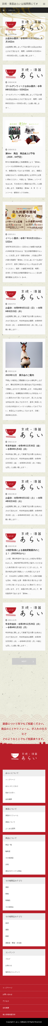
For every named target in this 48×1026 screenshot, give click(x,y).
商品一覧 (8, 845)
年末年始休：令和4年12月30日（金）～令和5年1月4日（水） (23, 447)
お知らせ (8, 965)
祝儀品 (7, 900)
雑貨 (7, 936)
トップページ (10, 780)
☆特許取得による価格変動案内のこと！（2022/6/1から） (22, 552)
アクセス (6, 1001)
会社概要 (8, 799)
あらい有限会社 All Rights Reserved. (29, 1022)
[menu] (44, 3)
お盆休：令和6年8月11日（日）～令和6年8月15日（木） (23, 309)
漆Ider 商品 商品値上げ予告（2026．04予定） (20, 155)
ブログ (7, 959)
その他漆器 (9, 858)
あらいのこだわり (11, 786)
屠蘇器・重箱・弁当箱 (13, 943)
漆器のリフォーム (11, 815)
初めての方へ (10, 793)
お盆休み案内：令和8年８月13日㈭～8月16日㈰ (23, 40)
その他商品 (9, 907)
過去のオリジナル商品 (13, 871)
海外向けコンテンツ (12, 972)
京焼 (7, 864)
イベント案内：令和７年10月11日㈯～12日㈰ (23, 240)
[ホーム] (3, 8)
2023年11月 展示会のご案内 (19, 375)
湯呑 (7, 930)
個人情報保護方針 (9, 1014)
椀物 (7, 894)
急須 (7, 923)
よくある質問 (10, 829)
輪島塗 (7, 851)
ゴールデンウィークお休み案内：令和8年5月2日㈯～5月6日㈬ (23, 88)
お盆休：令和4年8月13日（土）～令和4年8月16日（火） (23, 499)
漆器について (10, 822)
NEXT (24, 661)
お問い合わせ (7, 994)
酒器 (7, 887)
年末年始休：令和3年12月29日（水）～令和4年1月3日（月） (23, 626)
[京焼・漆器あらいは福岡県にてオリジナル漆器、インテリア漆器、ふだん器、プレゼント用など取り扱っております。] (24, 758)
